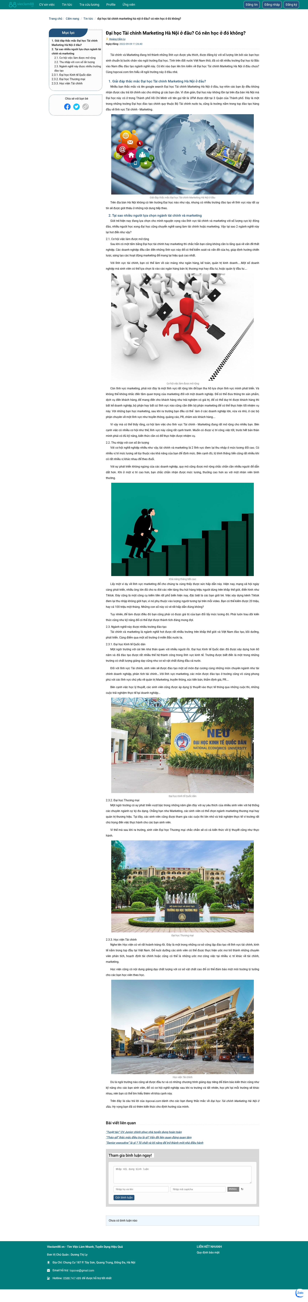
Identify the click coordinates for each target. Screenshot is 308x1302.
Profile (110, 4)
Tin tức (88, 18)
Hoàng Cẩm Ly (117, 39)
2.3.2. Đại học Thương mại (68, 79)
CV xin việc (47, 4)
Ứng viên (129, 4)
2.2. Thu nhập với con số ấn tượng (74, 62)
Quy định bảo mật (208, 1252)
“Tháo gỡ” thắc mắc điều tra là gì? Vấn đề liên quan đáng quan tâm (148, 1137)
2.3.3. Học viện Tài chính (67, 83)
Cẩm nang (72, 18)
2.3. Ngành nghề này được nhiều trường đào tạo (77, 68)
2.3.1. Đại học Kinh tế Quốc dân (71, 75)
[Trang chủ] (21, 4)
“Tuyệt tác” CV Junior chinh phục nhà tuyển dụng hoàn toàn (144, 1132)
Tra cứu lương (89, 4)
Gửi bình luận (124, 1197)
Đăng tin (252, 4)
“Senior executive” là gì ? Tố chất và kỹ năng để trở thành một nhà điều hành (154, 1142)
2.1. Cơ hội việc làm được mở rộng (75, 57)
